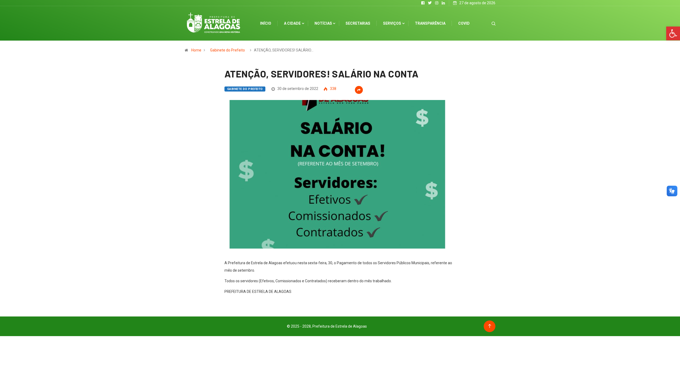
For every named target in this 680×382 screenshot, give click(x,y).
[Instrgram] (436, 3)
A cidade (292, 23)
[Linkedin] (443, 3)
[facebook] (422, 3)
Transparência (430, 23)
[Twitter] (430, 3)
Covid (464, 23)
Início (265, 23)
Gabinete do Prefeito (227, 50)
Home (196, 50)
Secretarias (358, 23)
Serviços (392, 23)
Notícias (323, 23)
